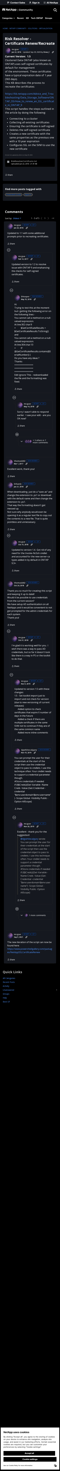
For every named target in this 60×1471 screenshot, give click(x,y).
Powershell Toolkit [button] (13, 194)
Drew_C (47, 52)
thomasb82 (19, 461)
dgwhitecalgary (29, 750)
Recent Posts (9, 982)
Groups (6, 994)
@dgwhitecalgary (29, 838)
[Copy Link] (53, 52)
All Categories (9, 978)
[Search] (55, 10)
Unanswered (30, 990)
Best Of (6, 1001)
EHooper (25, 296)
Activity (6, 986)
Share (9, 175)
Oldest (16, 218)
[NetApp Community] (17, 10)
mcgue (15, 49)
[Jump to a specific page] (53, 218)
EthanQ (17, 484)
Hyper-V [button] (28, 194)
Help (5, 997)
